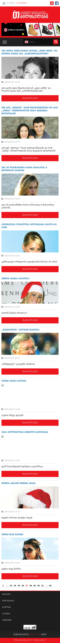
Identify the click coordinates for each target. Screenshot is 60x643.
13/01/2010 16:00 (12, 82)
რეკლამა (6, 607)
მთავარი (6, 594)
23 (11, 586)
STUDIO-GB (35, 635)
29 (34, 586)
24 (15, 586)
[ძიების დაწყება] (55, 41)
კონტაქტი (7, 620)
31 (42, 586)
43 (50, 586)
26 (23, 586)
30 (38, 586)
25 (19, 586)
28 (30, 586)
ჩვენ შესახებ (8, 601)
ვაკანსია (6, 614)
